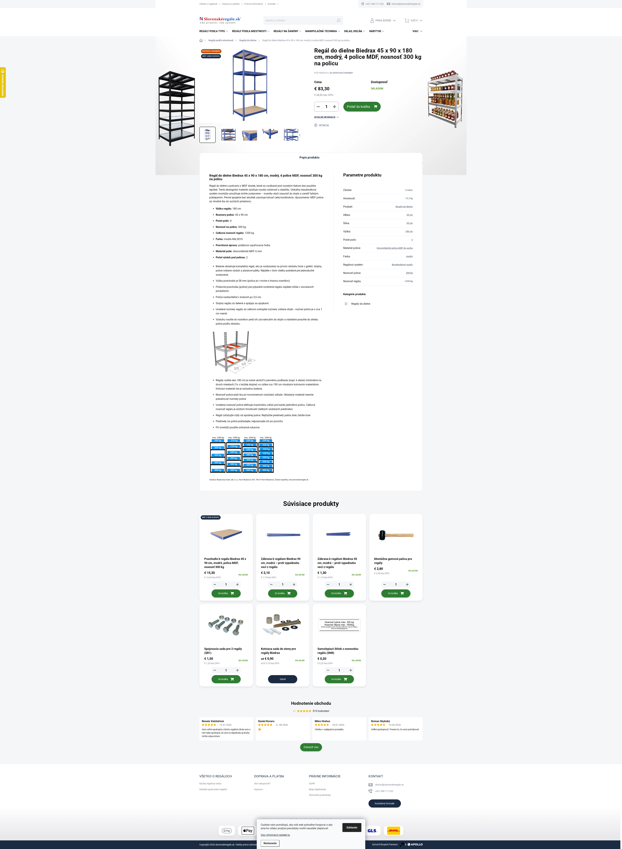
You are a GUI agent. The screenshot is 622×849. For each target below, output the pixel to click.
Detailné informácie (324, 117)
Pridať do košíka (358, 107)
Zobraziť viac (311, 747)
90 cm (410, 223)
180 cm (409, 231)
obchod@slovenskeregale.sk (389, 784)
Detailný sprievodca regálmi (213, 789)
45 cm (410, 215)
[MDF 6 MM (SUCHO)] (226, 535)
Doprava (258, 789)
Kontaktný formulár (385, 803)
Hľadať (338, 20)
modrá (409, 256)
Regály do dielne (404, 206)
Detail (283, 679)
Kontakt (272, 4)
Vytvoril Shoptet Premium (385, 844)
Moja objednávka (317, 789)
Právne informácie (253, 4)
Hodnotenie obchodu (311, 703)
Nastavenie (270, 843)
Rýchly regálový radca (210, 783)
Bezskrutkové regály (402, 264)
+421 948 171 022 (384, 791)
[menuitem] (214, 31)
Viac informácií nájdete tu (275, 835)
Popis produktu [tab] (309, 157)
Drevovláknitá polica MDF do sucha (395, 248)
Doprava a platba (231, 4)
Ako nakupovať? (262, 783)
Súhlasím (351, 827)
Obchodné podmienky (320, 795)
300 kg (409, 273)
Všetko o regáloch (208, 4)
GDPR (312, 783)
